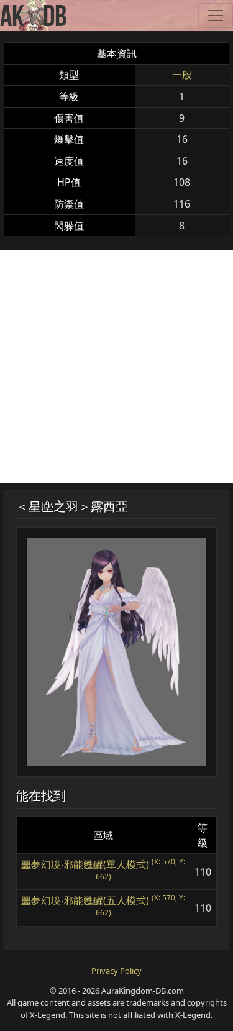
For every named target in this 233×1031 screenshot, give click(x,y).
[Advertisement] (116, 366)
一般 (182, 74)
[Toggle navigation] (215, 15)
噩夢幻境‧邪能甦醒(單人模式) (85, 864)
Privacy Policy (116, 970)
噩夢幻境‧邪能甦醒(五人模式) (85, 900)
